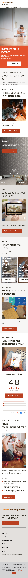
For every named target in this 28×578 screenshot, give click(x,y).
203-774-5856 (5, 4)
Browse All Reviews (13, 395)
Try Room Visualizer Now (11, 230)
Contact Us (7, 497)
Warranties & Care (7, 540)
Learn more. (19, 570)
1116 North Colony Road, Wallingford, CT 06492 (12, 554)
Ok (14, 573)
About (3, 544)
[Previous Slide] (11, 171)
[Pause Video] (25, 42)
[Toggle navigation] (25, 4)
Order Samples (8, 328)
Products (4, 533)
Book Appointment (11, 522)
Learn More (13, 63)
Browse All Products (9, 131)
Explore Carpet (8, 151)
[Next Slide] (16, 171)
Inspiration (4, 537)
